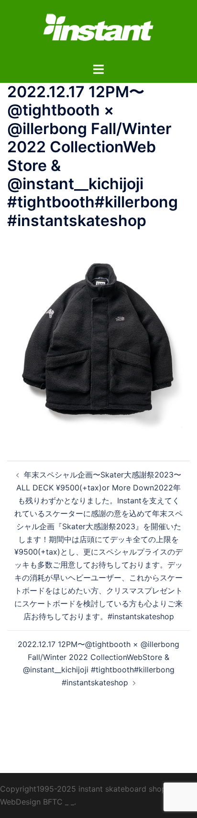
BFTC (53, 802)
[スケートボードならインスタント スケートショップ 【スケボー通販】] (98, 30)
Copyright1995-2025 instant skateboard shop (83, 789)
